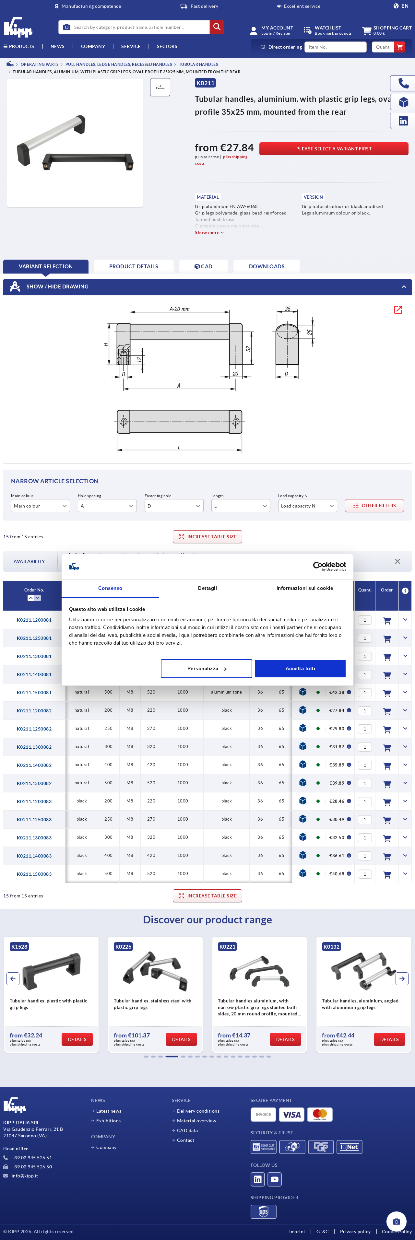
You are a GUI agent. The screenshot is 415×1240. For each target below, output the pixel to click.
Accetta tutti (300, 668)
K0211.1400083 (34, 856)
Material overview (197, 1120)
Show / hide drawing (57, 286)
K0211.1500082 (34, 783)
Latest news (109, 1111)
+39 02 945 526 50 (31, 1166)
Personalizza (203, 668)
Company (93, 46)
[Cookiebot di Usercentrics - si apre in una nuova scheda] (318, 567)
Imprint (297, 1231)
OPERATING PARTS (39, 64)
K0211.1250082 (34, 728)
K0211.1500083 (34, 874)
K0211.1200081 (34, 620)
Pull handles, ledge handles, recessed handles (118, 64)
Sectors (167, 46)
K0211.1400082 (34, 765)
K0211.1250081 (34, 638)
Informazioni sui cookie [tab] (305, 588)
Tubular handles (198, 64)
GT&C (322, 1231)
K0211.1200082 (34, 710)
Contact (186, 1140)
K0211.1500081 (34, 692)
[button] (146, 1057)
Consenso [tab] (110, 588)
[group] (51, 995)
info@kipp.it (24, 1175)
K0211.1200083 (34, 801)
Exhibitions (108, 1120)
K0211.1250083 (34, 819)
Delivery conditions (198, 1111)
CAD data (187, 1130)
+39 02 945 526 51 (31, 1157)
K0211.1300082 (34, 747)
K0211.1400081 (34, 674)
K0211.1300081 (34, 656)
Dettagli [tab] (207, 588)
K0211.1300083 (34, 837)
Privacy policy (355, 1231)
